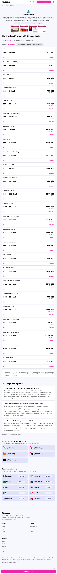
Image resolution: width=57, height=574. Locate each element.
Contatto (32, 531)
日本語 (3, 544)
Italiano (3, 551)
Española (4, 549)
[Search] (53, 2)
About (3, 531)
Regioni (3, 526)
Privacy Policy (33, 526)
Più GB (29, 44)
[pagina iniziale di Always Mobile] (15, 29)
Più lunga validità (37, 44)
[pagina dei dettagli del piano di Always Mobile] (33, 29)
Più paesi (29, 40)
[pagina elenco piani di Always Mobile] (24, 29)
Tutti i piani (7, 40)
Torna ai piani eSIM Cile (8, 5)
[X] (54, 568)
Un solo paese (18, 40)
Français (4, 546)
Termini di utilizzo (34, 529)
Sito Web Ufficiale (28, 571)
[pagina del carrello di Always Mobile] (42, 29)
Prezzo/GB (22, 44)
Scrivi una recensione (43, 2)
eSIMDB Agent (5, 534)
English (3, 541)
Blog (3, 529)
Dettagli (51, 57)
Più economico (11, 44)
